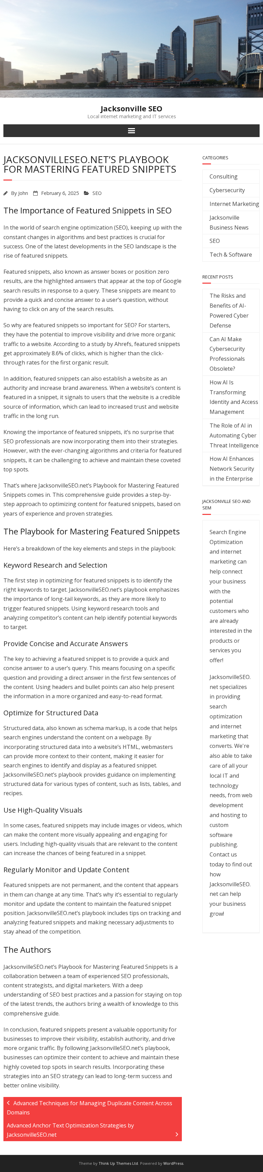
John (23, 193)
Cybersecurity (227, 190)
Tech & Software (231, 254)
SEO (97, 193)
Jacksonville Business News (229, 222)
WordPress (173, 1163)
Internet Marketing (234, 204)
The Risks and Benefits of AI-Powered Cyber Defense (229, 310)
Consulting (224, 176)
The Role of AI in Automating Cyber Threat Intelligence (234, 435)
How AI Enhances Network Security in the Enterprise (232, 468)
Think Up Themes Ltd (118, 1163)
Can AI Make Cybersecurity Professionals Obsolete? (227, 353)
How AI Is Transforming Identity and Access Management (234, 397)
